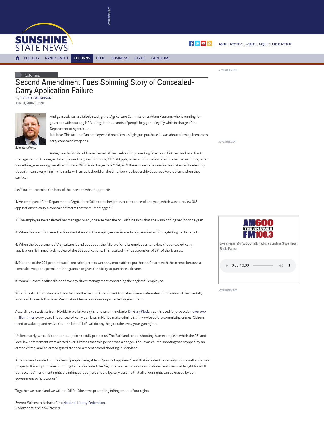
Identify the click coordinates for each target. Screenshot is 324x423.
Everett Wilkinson (36, 98)
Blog (100, 58)
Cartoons (160, 58)
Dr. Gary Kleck (138, 311)
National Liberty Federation (84, 402)
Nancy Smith (56, 58)
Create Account (281, 44)
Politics (31, 58)
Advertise (236, 44)
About (222, 44)
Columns (82, 58)
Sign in (263, 44)
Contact (250, 44)
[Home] (44, 36)
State (139, 58)
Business (119, 58)
